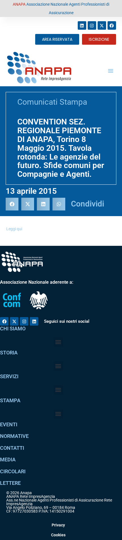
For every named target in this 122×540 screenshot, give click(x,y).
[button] (110, 70)
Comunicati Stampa (52, 102)
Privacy (58, 525)
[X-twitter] (102, 25)
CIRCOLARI (13, 471)
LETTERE (10, 483)
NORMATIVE (14, 436)
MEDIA (8, 459)
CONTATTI (12, 448)
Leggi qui (14, 229)
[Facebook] (112, 25)
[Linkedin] (82, 25)
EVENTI (8, 424)
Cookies (58, 535)
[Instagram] (92, 25)
